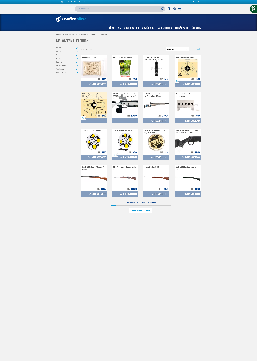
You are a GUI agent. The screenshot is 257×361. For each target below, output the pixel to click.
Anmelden (197, 2)
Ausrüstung (148, 28)
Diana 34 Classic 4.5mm (153, 167)
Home (58, 34)
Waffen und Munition (128, 28)
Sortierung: (161, 49)
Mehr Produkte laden (141, 210)
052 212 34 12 (79, 2)
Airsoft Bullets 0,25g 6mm (122, 57)
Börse (111, 28)
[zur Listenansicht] (198, 49)
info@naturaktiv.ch (65, 2)
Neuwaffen (85, 34)
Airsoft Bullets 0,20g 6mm (91, 57)
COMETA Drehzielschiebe (122, 131)
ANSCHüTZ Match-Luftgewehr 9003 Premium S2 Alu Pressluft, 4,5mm (125, 96)
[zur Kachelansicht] (193, 49)
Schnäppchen (181, 28)
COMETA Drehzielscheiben (92, 131)
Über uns (196, 28)
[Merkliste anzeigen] (174, 9)
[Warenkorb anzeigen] (179, 9)
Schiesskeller (165, 28)
